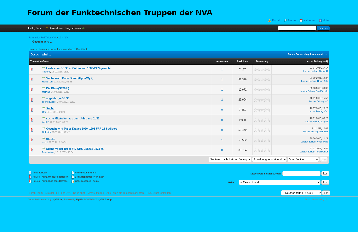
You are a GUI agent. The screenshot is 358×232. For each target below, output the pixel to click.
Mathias (46, 92)
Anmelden (56, 28)
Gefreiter (46, 132)
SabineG (323, 71)
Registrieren (73, 28)
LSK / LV (63, 37)
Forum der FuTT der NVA (42, 37)
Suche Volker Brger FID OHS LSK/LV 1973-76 (75, 148)
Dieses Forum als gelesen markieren (307, 54)
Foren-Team (36, 192)
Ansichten (242, 61)
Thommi (46, 71)
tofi (326, 101)
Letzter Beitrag (314, 61)
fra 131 (50, 138)
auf (325, 61)
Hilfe (326, 20)
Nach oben (79, 192)
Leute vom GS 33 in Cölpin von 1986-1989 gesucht (78, 68)
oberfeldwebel (49, 102)
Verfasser (45, 61)
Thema (34, 61)
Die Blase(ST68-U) (57, 88)
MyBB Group (105, 199)
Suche (292, 20)
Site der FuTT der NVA (57, 192)
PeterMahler (48, 152)
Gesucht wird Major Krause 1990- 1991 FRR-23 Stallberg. (82, 128)
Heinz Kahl (47, 81)
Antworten (222, 61)
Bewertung (262, 61)
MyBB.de (57, 199)
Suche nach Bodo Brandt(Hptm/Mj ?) (69, 78)
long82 (45, 122)
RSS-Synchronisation (158, 192)
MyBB (79, 199)
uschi (44, 142)
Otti (44, 112)
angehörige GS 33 (57, 98)
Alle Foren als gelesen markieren (125, 192)
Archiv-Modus (96, 192)
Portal (276, 20)
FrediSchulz (322, 91)
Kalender (309, 20)
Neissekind (322, 141)
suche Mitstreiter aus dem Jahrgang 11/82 (72, 118)
